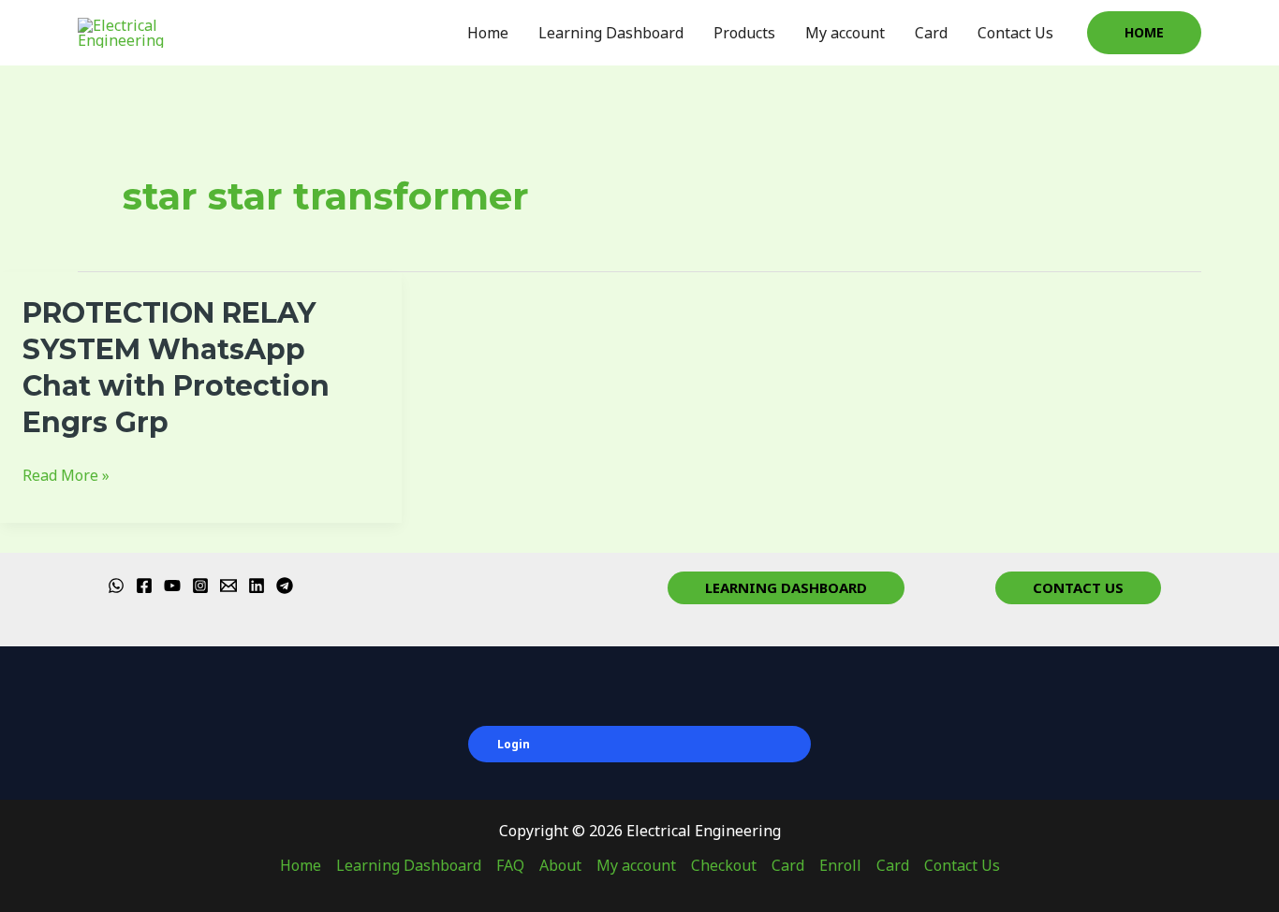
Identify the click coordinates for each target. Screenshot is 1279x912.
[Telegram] (284, 585)
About (560, 865)
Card (931, 32)
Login (513, 744)
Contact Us (1015, 32)
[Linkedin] (256, 585)
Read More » (66, 475)
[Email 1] (228, 585)
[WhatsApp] (116, 585)
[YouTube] (172, 585)
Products (744, 32)
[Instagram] (200, 585)
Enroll (840, 865)
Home (487, 32)
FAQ (510, 865)
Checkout (724, 865)
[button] (1144, 32)
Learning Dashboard (611, 32)
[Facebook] (144, 585)
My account (845, 32)
